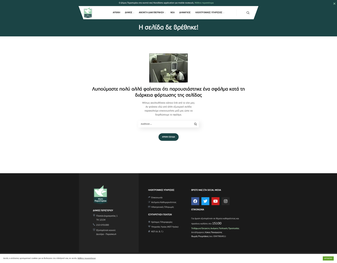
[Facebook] (195, 201)
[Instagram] (226, 201)
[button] (248, 12)
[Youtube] (215, 201)
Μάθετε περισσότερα (204, 3)
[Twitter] (205, 201)
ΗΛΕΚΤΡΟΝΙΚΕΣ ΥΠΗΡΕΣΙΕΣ (161, 190)
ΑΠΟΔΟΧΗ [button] (328, 258)
